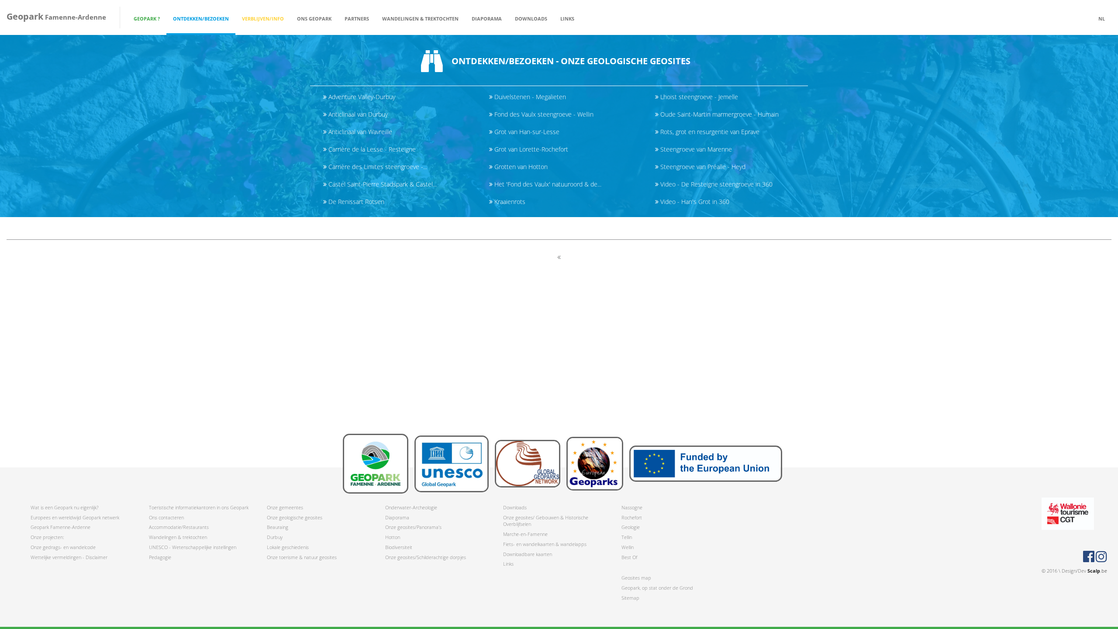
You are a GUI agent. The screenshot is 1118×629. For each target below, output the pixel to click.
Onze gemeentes (285, 507)
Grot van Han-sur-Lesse (526, 132)
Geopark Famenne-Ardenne (60, 527)
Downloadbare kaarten (527, 554)
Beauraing (277, 527)
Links (567, 18)
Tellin (626, 537)
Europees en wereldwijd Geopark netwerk (75, 517)
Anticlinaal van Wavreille (359, 132)
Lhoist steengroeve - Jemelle (698, 97)
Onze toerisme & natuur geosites (302, 557)
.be (1097, 570)
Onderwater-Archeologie (411, 507)
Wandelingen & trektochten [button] (420, 18)
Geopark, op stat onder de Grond (657, 587)
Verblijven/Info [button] (263, 18)
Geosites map (636, 577)
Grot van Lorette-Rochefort (530, 149)
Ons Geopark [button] (314, 18)
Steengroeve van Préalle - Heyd (702, 166)
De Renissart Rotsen (355, 201)
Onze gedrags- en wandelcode (63, 547)
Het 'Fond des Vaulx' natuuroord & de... (547, 184)
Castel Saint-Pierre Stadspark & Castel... (382, 184)
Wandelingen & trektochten (178, 537)
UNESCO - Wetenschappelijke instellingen (192, 547)
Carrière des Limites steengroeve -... (377, 166)
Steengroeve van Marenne (695, 149)
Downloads (515, 507)
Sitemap (630, 597)
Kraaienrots (509, 201)
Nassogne (631, 507)
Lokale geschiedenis (288, 547)
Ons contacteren (166, 517)
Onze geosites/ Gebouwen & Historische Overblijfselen (545, 521)
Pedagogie (160, 557)
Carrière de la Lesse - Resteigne (371, 149)
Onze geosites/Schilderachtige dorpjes (425, 557)
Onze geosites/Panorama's (413, 527)
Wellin (627, 547)
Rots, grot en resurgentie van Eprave (709, 132)
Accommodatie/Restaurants (179, 527)
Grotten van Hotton (520, 166)
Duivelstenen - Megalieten (529, 97)
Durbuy (275, 537)
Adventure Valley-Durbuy (361, 97)
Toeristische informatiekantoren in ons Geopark (198, 507)
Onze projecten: (47, 537)
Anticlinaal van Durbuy (357, 114)
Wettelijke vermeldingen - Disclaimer (69, 557)
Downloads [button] (531, 18)
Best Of (629, 557)
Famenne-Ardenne (56, 16)
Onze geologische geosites (294, 517)
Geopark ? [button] (147, 18)
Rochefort (631, 517)
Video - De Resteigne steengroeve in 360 (716, 184)
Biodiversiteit (398, 547)
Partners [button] (357, 18)
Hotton (392, 537)
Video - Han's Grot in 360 (694, 201)
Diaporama (487, 18)
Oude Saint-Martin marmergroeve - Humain (719, 114)
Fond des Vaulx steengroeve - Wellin (543, 114)
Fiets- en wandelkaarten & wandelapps (545, 544)
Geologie (630, 527)
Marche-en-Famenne (525, 534)
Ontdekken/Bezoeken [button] (201, 18)
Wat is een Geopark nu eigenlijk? (65, 507)
